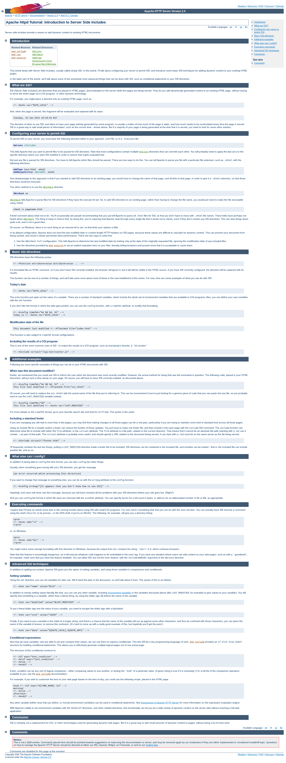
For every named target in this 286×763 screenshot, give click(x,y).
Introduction (259, 22)
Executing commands (264, 47)
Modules (242, 6)
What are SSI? (261, 25)
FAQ (261, 6)
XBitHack (37, 54)
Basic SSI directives (264, 36)
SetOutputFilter (42, 61)
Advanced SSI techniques (266, 50)
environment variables (119, 592)
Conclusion (259, 54)
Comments (259, 63)
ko (246, 27)
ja (240, 27)
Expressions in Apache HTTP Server (160, 702)
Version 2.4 (52, 15)
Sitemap (280, 6)
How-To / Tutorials (69, 15)
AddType (37, 58)
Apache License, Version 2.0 (37, 757)
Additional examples (264, 39)
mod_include (18, 51)
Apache (8, 15)
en (231, 27)
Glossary (269, 6)
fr (236, 27)
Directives (252, 6)
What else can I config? (265, 43)
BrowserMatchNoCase (44, 64)
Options (37, 51)
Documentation (37, 15)
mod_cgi (16, 54)
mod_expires (18, 58)
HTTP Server (21, 15)
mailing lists (152, 745)
